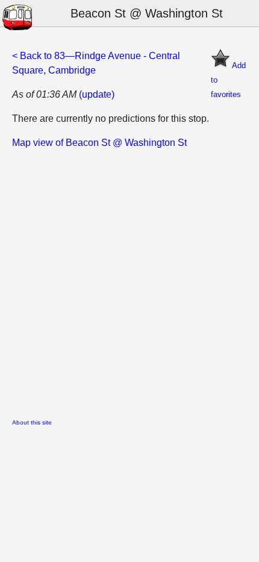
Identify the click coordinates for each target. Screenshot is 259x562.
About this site (32, 422)
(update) (96, 94)
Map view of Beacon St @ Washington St (99, 142)
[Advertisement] (129, 279)
